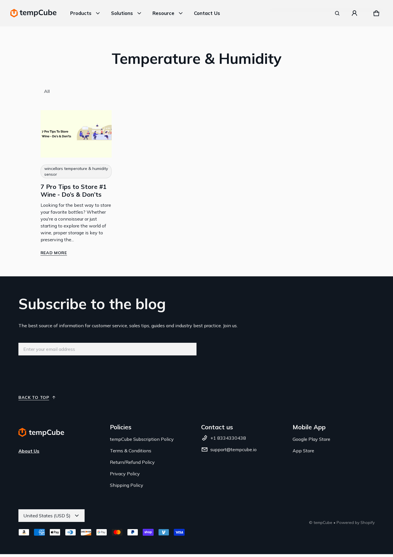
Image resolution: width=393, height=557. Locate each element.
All (47, 91)
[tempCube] (33, 13)
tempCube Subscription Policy (142, 439)
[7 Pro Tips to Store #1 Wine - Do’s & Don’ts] (76, 134)
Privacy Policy (125, 473)
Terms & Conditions (130, 450)
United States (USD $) (46, 515)
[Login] (354, 13)
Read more (54, 252)
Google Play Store (311, 439)
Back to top (33, 397)
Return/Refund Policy (132, 462)
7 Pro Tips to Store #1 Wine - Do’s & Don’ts (74, 190)
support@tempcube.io (233, 449)
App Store (303, 450)
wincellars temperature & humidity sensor (76, 171)
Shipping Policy (126, 485)
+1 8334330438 (228, 438)
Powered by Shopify (356, 522)
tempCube (323, 522)
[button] (337, 13)
